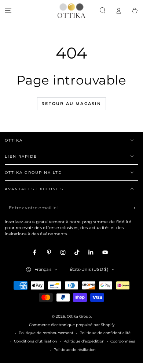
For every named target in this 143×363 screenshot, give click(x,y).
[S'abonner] (135, 208)
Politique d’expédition (83, 341)
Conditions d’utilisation (35, 341)
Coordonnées (122, 341)
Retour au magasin (71, 103)
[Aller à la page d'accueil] (71, 10)
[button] (102, 10)
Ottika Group (79, 316)
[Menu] (8, 10)
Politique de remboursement (46, 332)
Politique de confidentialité (105, 332)
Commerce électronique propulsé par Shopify (71, 324)
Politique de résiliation (75, 349)
